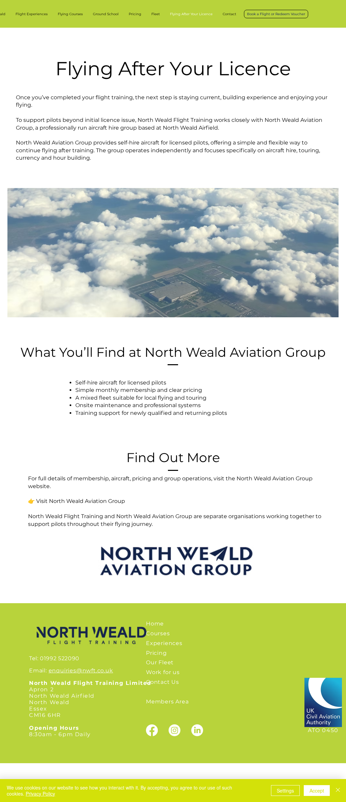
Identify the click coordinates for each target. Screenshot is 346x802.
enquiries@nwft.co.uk (81, 670)
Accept (317, 790)
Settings (285, 790)
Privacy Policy (40, 793)
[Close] (338, 790)
